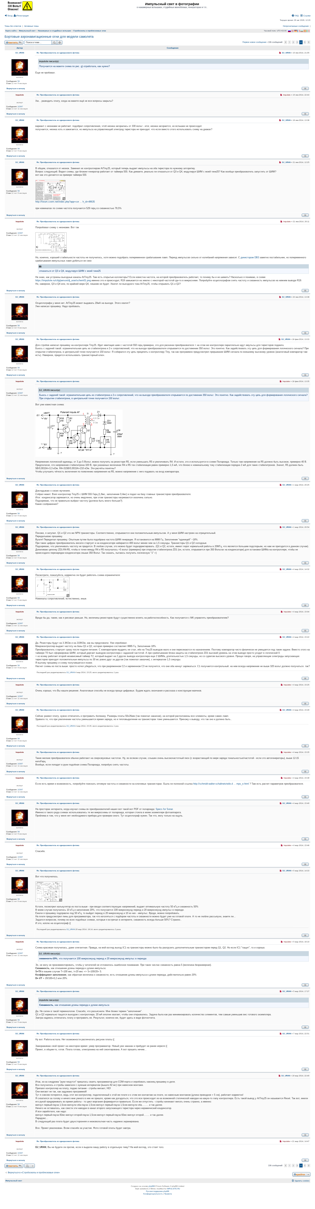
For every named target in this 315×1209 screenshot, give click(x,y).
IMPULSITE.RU (173, 1189)
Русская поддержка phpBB (157, 1191)
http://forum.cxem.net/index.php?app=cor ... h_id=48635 (65, 201)
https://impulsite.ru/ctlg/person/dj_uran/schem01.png (63, 280)
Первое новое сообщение (254, 42)
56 (19, 81)
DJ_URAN (19, 53)
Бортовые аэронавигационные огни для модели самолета (49, 36)
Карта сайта (11, 31)
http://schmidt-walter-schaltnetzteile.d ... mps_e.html (221, 783)
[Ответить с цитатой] (305, 88)
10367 (20, 107)
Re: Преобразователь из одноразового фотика (58, 53)
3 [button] (297, 42)
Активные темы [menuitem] (31, 26)
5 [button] (304, 42)
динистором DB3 (250, 257)
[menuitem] (8, 15)
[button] (285, 42)
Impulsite (20, 95)
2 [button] (293, 42)
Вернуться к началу (16, 88)
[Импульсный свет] (19, 6)
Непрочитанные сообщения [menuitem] (296, 26)
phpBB (151, 1186)
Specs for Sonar (164, 809)
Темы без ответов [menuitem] (13, 26)
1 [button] (289, 42)
